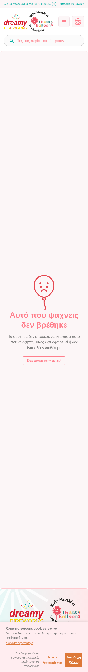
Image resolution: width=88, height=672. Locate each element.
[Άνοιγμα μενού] (64, 21)
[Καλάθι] (78, 21)
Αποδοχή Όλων (73, 660)
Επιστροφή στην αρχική (44, 360)
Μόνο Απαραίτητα (52, 660)
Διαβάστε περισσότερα (19, 643)
